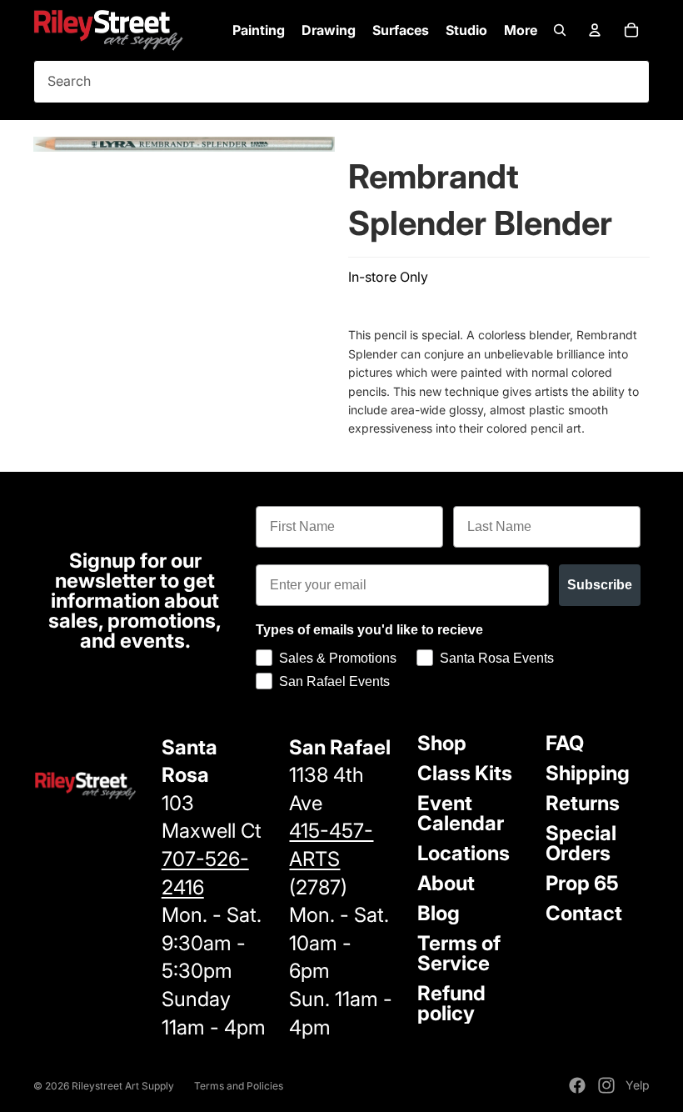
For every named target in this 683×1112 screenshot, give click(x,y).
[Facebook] (577, 1085)
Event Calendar (460, 813)
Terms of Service (459, 953)
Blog (438, 913)
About (446, 883)
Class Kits (464, 773)
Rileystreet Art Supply (123, 1085)
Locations (463, 853)
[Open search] (559, 30)
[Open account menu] (594, 30)
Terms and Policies (238, 1085)
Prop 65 (582, 883)
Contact (584, 913)
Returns (583, 803)
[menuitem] (521, 30)
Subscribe (599, 585)
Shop (441, 743)
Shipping (588, 773)
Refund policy (451, 1003)
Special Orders (581, 843)
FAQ (565, 743)
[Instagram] (606, 1085)
